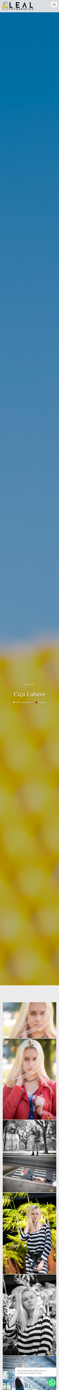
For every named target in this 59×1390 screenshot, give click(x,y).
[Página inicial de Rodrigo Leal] (17, 6)
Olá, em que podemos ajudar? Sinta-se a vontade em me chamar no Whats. (32, 1372)
